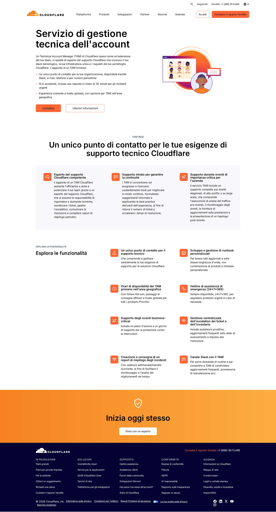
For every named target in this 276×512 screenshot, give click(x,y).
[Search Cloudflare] (191, 4)
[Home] (46, 14)
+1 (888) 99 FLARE (228, 450)
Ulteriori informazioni (85, 108)
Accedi (203, 14)
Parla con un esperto (138, 431)
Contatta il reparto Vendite (230, 14)
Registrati (202, 4)
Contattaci (48, 108)
